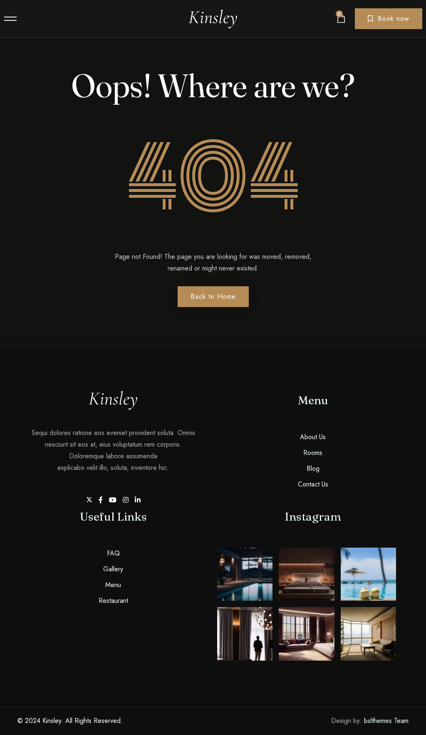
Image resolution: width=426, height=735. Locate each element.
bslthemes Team (386, 720)
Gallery (113, 569)
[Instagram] (127, 500)
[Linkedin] (138, 500)
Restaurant (113, 600)
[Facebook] (102, 500)
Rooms (312, 452)
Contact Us (313, 484)
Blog (313, 468)
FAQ (113, 553)
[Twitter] (90, 500)
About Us (313, 437)
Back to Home (213, 296)
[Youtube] (114, 500)
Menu (113, 585)
